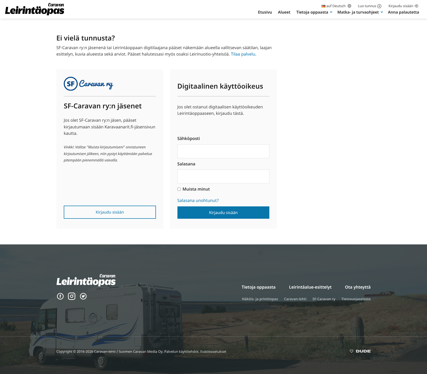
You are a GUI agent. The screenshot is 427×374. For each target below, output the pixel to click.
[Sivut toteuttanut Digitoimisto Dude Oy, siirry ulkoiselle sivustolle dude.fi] (360, 352)
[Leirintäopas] (34, 15)
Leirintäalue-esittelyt (310, 287)
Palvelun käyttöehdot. (182, 351)
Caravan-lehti (295, 299)
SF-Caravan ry (323, 299)
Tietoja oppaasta (312, 12)
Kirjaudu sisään (400, 6)
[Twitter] (83, 298)
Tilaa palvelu (243, 54)
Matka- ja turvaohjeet (358, 12)
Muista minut (196, 189)
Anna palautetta (403, 12)
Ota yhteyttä (358, 287)
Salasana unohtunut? (198, 200)
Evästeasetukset (213, 351)
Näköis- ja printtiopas (260, 299)
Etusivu (265, 12)
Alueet (284, 12)
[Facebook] (60, 298)
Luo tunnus (367, 6)
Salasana (186, 164)
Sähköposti (188, 138)
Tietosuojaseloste (356, 299)
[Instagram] (72, 298)
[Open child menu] (331, 12)
